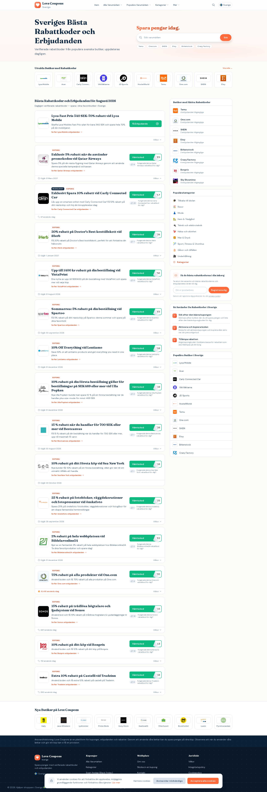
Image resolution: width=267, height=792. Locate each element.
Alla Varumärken (111, 5)
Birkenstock (187, 46)
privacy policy (214, 296)
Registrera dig (219, 290)
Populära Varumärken (137, 5)
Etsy (174, 46)
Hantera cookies (142, 780)
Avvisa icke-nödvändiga (169, 780)
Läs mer (116, 782)
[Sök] (213, 5)
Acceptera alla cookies (203, 780)
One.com (153, 46)
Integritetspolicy (197, 767)
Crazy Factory (203, 46)
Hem (96, 5)
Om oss (141, 761)
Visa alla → (227, 68)
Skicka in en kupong (147, 767)
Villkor (191, 761)
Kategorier (160, 5)
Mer (175, 5)
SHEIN (164, 46)
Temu (141, 46)
